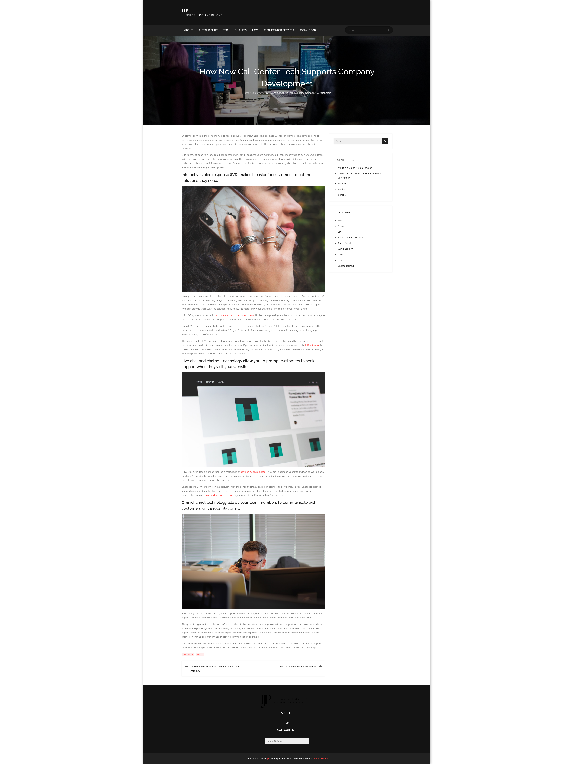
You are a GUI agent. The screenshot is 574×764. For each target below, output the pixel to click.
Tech (226, 30)
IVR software (312, 345)
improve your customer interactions (234, 315)
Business (241, 30)
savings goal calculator (253, 471)
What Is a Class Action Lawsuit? (355, 167)
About (188, 30)
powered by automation (218, 495)
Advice (341, 220)
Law (255, 30)
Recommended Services (278, 30)
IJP (185, 10)
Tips (339, 260)
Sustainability (208, 30)
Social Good (307, 30)
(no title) (341, 183)
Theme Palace (320, 758)
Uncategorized (345, 265)
